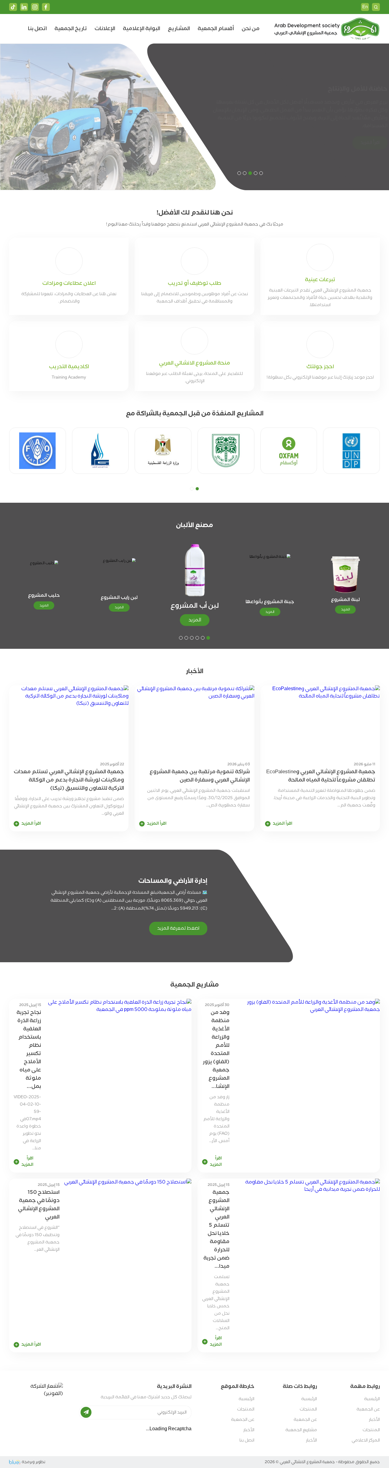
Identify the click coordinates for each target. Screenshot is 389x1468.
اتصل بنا (37, 29)
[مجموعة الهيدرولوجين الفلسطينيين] (100, 451)
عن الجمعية (368, 1409)
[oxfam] (288, 451)
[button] (261, 173)
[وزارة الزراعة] (163, 451)
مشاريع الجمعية (301, 1430)
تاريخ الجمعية (70, 29)
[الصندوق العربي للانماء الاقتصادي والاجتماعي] (226, 451)
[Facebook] (46, 7)
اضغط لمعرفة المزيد (178, 928)
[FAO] (37, 451)
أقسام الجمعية (216, 29)
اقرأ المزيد (359, 138)
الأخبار (374, 1420)
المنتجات (371, 1430)
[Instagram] (35, 7)
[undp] (351, 451)
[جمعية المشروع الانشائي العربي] (326, 28)
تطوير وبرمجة (33, 1462)
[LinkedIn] (24, 7)
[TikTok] (13, 7)
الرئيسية (372, 1399)
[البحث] (376, 7)
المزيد (345, 609)
